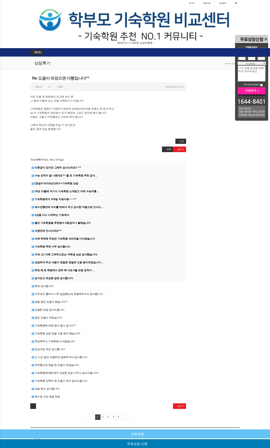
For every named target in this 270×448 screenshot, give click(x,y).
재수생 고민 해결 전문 (47, 396)
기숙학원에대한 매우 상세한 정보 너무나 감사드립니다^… (67, 372)
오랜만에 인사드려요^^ (48, 230)
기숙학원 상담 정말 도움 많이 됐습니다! (57, 333)
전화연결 (137, 434)
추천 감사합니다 (43, 286)
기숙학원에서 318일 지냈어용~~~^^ (55, 199)
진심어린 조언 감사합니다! (49, 349)
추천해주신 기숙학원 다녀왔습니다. (54, 341)
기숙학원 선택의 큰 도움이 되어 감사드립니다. (61, 380)
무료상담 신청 (136, 444)
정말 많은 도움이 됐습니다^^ (51, 301)
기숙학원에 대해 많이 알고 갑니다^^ (55, 325)
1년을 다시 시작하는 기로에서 (51, 214)
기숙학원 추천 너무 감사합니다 (52, 246)
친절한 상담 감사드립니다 (49, 309)
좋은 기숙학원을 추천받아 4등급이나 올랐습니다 (62, 222)
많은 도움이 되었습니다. (48, 317)
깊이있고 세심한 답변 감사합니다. (54, 278)
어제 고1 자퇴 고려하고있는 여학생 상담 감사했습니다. (66, 254)
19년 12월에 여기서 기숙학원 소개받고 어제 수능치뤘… (66, 191)
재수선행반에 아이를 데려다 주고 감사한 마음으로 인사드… (68, 207)
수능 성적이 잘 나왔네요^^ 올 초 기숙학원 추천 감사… (66, 175)
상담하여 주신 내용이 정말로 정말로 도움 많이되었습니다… (68, 262)
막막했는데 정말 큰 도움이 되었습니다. (57, 365)
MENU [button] (38, 52)
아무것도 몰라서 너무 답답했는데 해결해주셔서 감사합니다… (69, 293)
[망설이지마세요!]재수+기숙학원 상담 (56, 183)
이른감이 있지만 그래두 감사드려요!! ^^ (57, 167)
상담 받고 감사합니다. (47, 388)
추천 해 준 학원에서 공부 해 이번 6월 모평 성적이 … (64, 270)
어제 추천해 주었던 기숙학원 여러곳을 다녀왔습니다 (64, 238)
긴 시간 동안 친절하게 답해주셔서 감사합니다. (61, 357)
